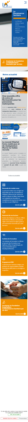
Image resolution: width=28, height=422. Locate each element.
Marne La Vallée (18, 31)
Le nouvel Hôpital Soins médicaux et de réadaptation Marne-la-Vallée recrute (11, 146)
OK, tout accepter (15, 414)
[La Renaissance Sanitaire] (7, 4)
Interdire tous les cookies (10, 418)
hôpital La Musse (21, 107)
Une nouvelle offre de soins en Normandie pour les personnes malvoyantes (11, 100)
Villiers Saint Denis (19, 24)
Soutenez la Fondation (15, 62)
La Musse (18, 21)
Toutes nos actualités (14, 175)
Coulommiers (20, 27)
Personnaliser (23, 418)
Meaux (17, 29)
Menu (25, 2)
